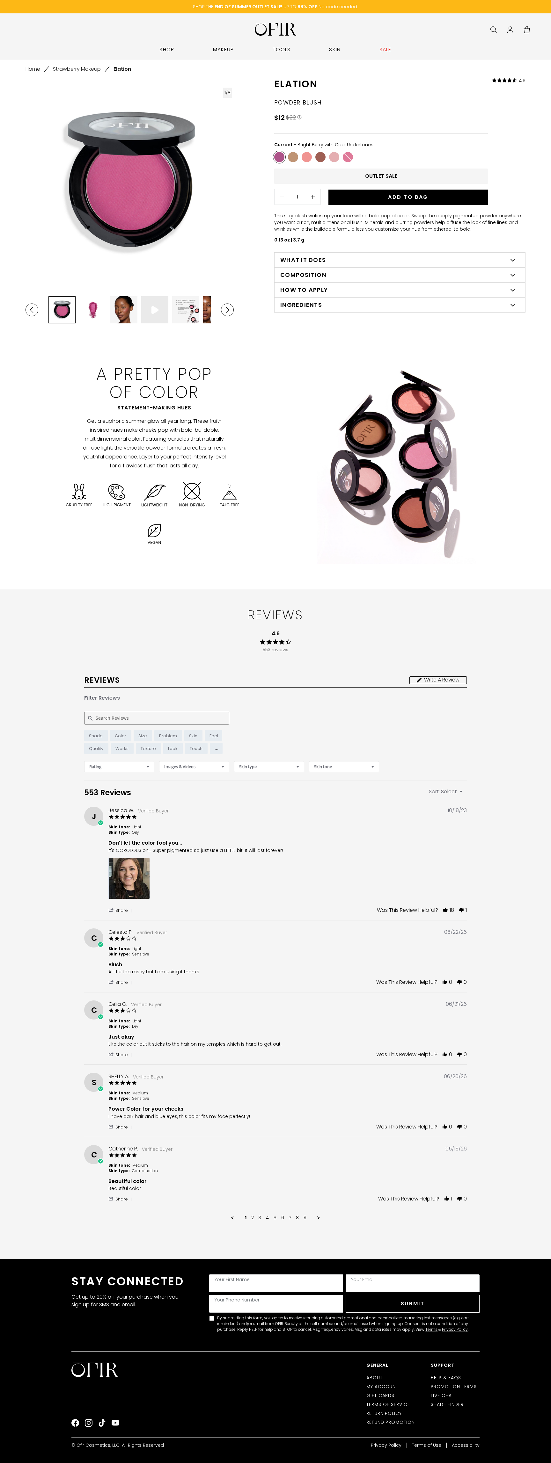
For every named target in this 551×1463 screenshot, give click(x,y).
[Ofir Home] (95, 1370)
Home (33, 69)
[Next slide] (227, 310)
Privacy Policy (455, 1329)
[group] (62, 309)
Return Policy (384, 1413)
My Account (382, 1386)
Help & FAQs (446, 1377)
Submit (412, 1303)
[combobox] (119, 766)
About (374, 1377)
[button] (216, 748)
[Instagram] (88, 1423)
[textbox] (465, 794)
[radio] (96, 735)
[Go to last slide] (32, 310)
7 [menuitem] (290, 1218)
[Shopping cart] (527, 29)
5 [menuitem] (275, 1218)
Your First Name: (233, 1279)
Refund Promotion (390, 1422)
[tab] (438, 680)
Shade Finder (447, 1404)
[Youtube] (115, 1423)
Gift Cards (380, 1395)
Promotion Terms (454, 1386)
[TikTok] (102, 1423)
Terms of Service (388, 1404)
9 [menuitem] (305, 1218)
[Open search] (493, 29)
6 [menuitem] (282, 1218)
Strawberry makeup (77, 69)
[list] (287, 880)
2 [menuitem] (252, 1218)
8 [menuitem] (297, 1218)
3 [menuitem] (260, 1218)
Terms (431, 1329)
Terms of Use (426, 1445)
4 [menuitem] (267, 1218)
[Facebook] (75, 1423)
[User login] (510, 29)
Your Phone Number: (238, 1300)
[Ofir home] (276, 29)
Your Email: (363, 1279)
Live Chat (442, 1395)
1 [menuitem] (245, 1218)
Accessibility (466, 1445)
